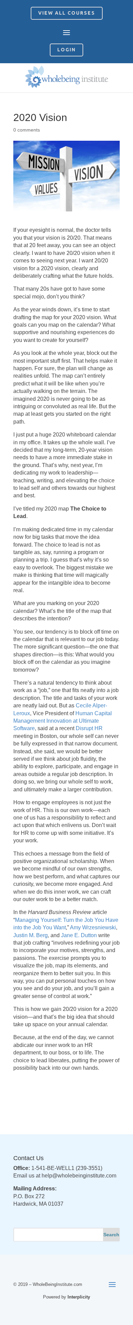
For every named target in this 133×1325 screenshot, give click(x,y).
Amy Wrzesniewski (93, 927)
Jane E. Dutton (79, 935)
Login (66, 49)
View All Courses (66, 13)
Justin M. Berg (30, 935)
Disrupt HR (89, 728)
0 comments (26, 130)
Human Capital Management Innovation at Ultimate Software (62, 721)
